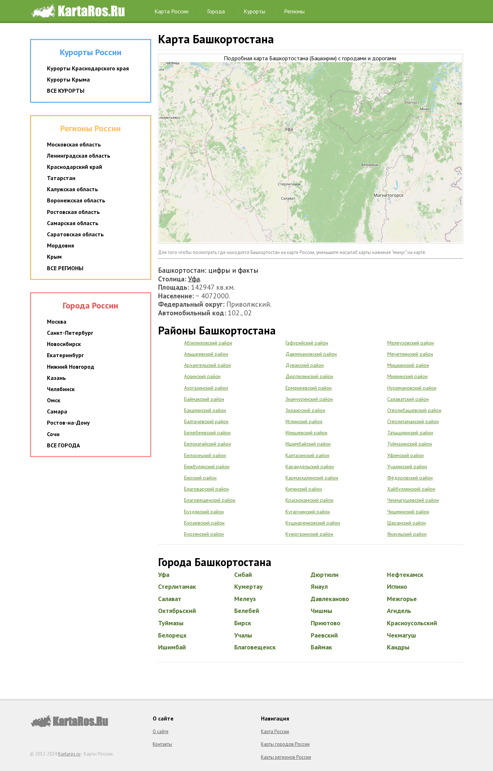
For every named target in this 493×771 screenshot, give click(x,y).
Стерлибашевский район (414, 410)
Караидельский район (309, 466)
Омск (53, 400)
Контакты (162, 744)
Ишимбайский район (308, 444)
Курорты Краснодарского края (88, 68)
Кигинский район (303, 489)
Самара (57, 411)
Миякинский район (407, 376)
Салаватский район (408, 399)
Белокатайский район (207, 444)
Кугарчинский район (307, 511)
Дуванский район (304, 365)
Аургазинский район (206, 388)
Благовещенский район (209, 500)
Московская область (74, 144)
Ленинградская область (78, 155)
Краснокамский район (309, 500)
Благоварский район (206, 489)
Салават (169, 599)
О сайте (161, 731)
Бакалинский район (205, 410)
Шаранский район (406, 523)
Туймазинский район (409, 444)
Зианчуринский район (309, 399)
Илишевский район (306, 432)
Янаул (319, 586)
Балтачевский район (206, 421)
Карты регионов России (286, 757)
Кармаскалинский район (311, 477)
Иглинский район (303, 421)
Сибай (243, 574)
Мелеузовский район (410, 342)
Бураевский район (204, 523)
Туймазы (170, 623)
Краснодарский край (74, 166)
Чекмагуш (401, 635)
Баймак (321, 647)
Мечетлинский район (410, 354)
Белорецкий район (205, 455)
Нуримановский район (411, 388)
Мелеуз (245, 599)
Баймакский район (204, 399)
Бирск (242, 623)
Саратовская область (75, 234)
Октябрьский (177, 610)
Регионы (294, 11)
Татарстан (61, 177)
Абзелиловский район (208, 342)
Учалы (243, 635)
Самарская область (73, 223)
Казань (56, 377)
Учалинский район (407, 466)
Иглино (397, 586)
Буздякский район (204, 511)
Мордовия (60, 245)
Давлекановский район (311, 354)
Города (216, 11)
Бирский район (200, 477)
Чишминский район (408, 511)
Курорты (254, 11)
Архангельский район (207, 365)
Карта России (171, 11)
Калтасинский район (307, 455)
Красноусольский (412, 623)
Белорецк (172, 635)
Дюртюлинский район (309, 376)
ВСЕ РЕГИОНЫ (65, 268)
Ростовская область (73, 211)
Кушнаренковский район (312, 523)
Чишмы (321, 610)
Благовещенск (255, 647)
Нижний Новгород (70, 366)
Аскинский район (202, 376)
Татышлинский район (410, 432)
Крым (54, 256)
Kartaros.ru (69, 754)
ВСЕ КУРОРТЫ (65, 90)
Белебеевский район (207, 432)
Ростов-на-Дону (68, 422)
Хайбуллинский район (411, 489)
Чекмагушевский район (413, 500)
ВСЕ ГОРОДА (63, 445)
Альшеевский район (206, 354)
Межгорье (402, 599)
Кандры (398, 647)
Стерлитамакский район (413, 421)
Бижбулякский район (207, 466)
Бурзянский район (204, 534)
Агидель (399, 610)
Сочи (53, 434)
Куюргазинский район (309, 534)
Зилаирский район (305, 410)
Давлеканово (330, 599)
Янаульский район (407, 534)
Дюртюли (325, 574)
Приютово (325, 623)
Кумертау (248, 586)
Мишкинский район (408, 365)
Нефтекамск (405, 574)
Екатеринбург (65, 355)
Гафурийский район (306, 342)
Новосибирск (64, 343)
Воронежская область (76, 200)
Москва (56, 321)
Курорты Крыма (68, 79)
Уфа (194, 278)
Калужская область (72, 189)
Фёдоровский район (410, 477)
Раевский (324, 635)
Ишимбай (172, 647)
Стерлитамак (177, 586)
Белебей (246, 610)
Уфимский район (405, 455)
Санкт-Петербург (70, 332)
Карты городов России (285, 744)
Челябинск (61, 389)
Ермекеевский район (308, 388)
